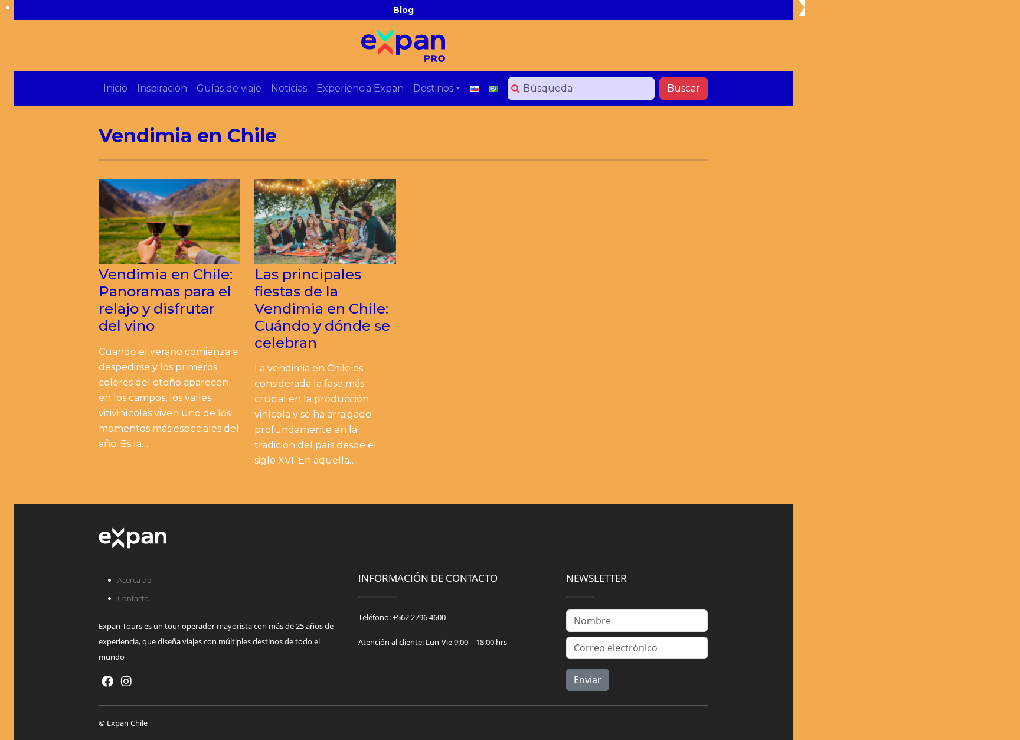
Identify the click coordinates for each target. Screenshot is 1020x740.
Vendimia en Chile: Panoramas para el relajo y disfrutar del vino (166, 300)
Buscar (683, 88)
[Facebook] (107, 681)
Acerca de (134, 580)
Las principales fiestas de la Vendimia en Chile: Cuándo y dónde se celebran (322, 308)
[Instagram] (126, 681)
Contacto (133, 598)
